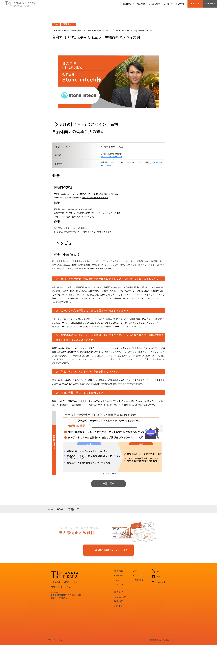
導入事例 (60, 509)
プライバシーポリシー (57, 640)
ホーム (50, 509)
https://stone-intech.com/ (111, 157)
